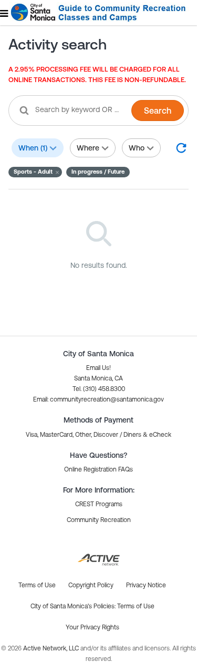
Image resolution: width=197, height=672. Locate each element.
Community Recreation (99, 520)
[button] (35, 172)
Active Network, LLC (51, 648)
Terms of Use (135, 606)
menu (4, 13)
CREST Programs (98, 504)
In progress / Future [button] (98, 171)
